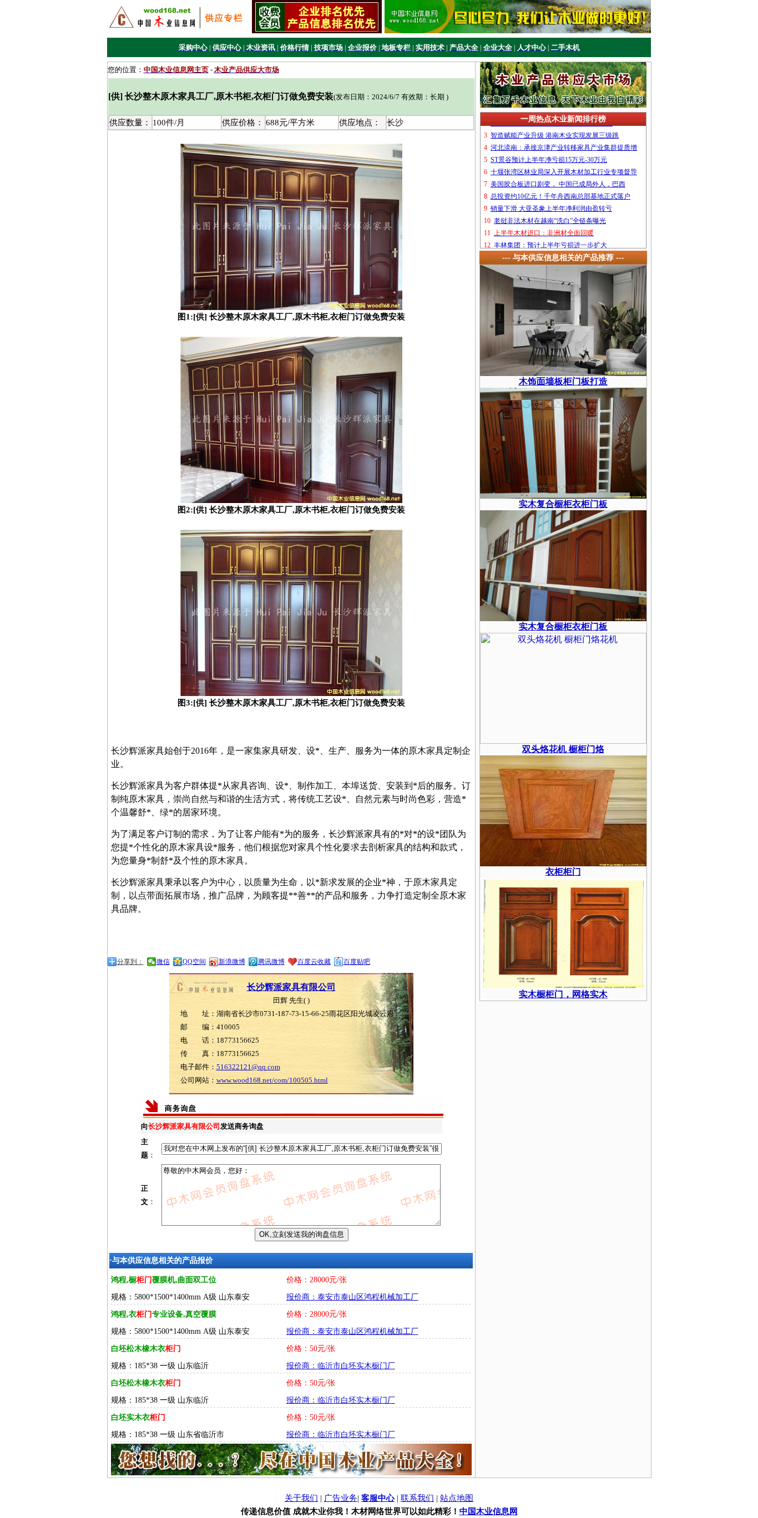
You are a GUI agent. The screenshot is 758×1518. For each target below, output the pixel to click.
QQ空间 (194, 962)
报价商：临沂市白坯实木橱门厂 (340, 1366)
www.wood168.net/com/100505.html (272, 1080)
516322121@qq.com (248, 1067)
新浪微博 (232, 962)
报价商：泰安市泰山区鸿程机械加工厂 (352, 1297)
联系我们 (417, 1498)
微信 (163, 962)
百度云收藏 (314, 962)
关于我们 (301, 1498)
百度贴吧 (356, 962)
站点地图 (456, 1498)
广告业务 (340, 1498)
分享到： (130, 962)
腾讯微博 (271, 962)
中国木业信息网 (488, 1511)
